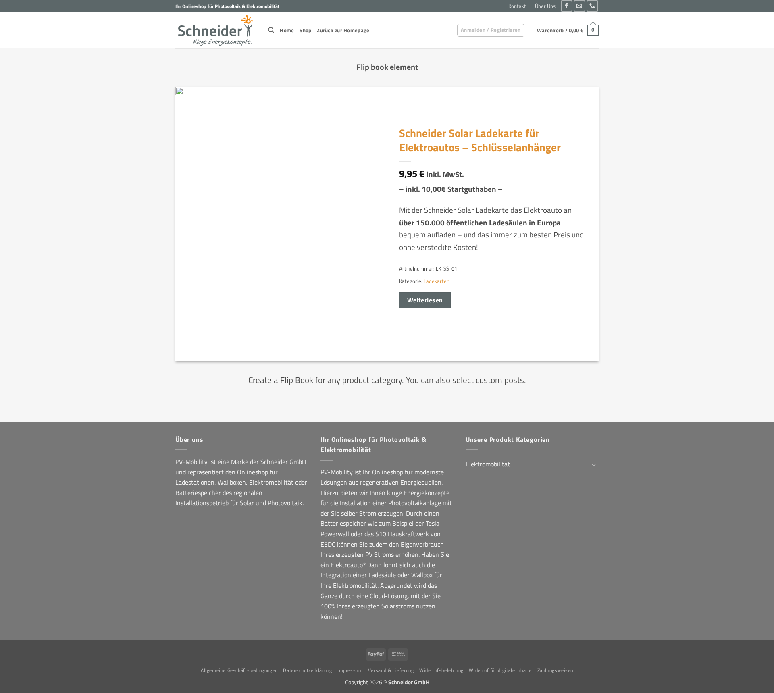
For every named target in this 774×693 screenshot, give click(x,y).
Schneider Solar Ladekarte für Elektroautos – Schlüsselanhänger (480, 140)
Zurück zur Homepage (343, 30)
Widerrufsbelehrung (441, 670)
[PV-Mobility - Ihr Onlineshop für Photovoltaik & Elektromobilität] (215, 30)
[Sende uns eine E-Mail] (579, 6)
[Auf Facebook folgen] (566, 6)
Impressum (350, 670)
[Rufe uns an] (592, 6)
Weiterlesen (425, 300)
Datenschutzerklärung (307, 670)
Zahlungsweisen (555, 670)
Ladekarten (436, 281)
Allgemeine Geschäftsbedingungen (239, 670)
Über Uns (545, 6)
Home (287, 30)
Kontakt (517, 6)
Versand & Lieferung (391, 670)
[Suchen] (271, 30)
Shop (305, 30)
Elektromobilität (488, 464)
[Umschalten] (594, 464)
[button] (490, 30)
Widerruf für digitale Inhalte (500, 670)
